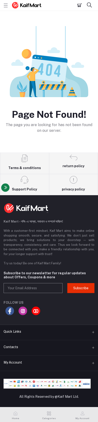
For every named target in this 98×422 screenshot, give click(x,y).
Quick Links (12, 331)
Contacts (11, 347)
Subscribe (80, 288)
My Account (13, 362)
